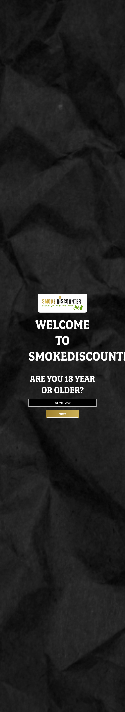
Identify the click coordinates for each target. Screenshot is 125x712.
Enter (62, 414)
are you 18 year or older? (62, 384)
